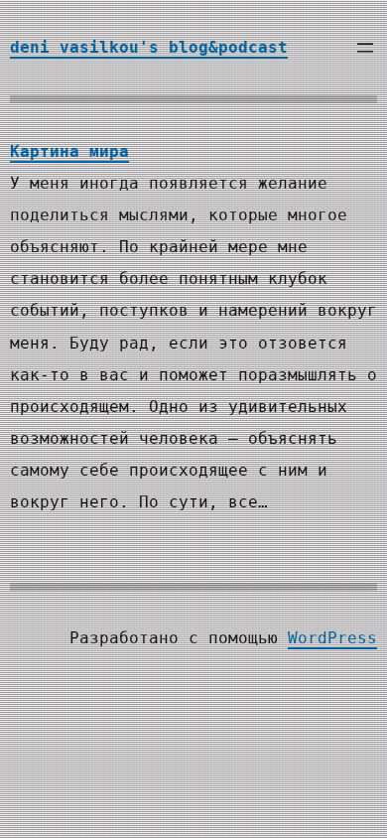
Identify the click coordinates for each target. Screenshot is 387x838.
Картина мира (69, 151)
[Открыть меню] (365, 48)
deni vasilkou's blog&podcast (149, 47)
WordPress (332, 637)
